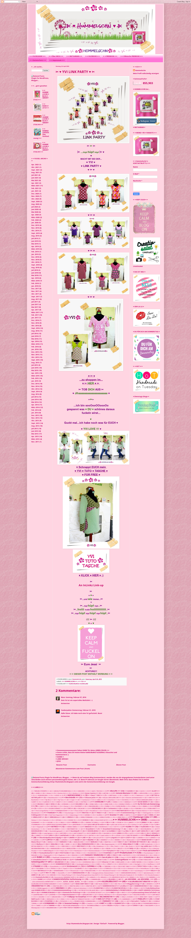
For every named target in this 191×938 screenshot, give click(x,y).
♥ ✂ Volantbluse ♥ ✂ (144, 868)
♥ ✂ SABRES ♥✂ (79, 857)
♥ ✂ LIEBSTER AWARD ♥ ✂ (132, 835)
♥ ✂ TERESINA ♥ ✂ (107, 866)
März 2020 (35, 217)
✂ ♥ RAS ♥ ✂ (122, 901)
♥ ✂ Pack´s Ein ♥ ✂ (64, 850)
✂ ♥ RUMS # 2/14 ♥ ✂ (45, 106)
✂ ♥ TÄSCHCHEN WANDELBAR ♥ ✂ (71, 905)
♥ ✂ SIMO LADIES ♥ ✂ (120, 862)
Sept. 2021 (35, 170)
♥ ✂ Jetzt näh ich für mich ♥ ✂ (95, 824)
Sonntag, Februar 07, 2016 (76, 697)
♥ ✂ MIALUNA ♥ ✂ (54, 844)
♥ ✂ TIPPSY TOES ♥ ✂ (141, 866)
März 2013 (35, 439)
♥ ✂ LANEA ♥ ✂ (119, 833)
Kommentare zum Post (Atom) (77, 769)
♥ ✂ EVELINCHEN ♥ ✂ (96, 808)
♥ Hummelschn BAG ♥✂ (43, 877)
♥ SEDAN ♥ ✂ (132, 877)
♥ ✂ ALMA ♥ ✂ (37, 793)
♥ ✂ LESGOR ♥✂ (79, 835)
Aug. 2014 (35, 394)
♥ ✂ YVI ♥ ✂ (82, 681)
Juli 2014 (34, 397)
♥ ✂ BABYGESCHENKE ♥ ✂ (74, 795)
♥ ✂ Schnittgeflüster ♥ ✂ (122, 859)
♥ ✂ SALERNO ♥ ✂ (91, 857)
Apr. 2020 (35, 215)
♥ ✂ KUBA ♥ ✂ (130, 829)
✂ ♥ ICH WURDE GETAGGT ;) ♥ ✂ (95, 892)
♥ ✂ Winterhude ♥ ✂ (74, 870)
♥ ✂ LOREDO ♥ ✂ (153, 837)
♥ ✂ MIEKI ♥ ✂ (67, 844)
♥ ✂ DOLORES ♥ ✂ (79, 804)
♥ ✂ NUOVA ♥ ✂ (143, 848)
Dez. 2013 (35, 415)
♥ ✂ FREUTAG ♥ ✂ (85, 813)
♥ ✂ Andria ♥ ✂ (75, 793)
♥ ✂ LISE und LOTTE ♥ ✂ (98, 837)
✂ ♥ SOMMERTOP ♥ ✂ (119, 903)
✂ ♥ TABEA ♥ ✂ (38, 905)
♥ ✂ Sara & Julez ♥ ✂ (107, 857)
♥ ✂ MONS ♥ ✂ (52, 846)
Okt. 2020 (35, 199)
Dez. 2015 (35, 352)
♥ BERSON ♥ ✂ (53, 875)
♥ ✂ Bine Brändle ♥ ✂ (70, 797)
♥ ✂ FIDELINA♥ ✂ (138, 808)
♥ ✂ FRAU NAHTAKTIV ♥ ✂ (122, 811)
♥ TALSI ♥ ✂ (142, 877)
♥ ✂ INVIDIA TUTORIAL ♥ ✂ (92, 822)
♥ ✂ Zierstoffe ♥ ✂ (61, 873)
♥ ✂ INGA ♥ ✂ (62, 822)
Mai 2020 (34, 212)
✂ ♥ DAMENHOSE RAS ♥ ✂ (141, 886)
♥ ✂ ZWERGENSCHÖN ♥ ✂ (78, 873)
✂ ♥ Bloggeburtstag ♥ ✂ (133, 884)
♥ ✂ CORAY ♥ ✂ (58, 802)
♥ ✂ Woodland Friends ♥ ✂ (109, 870)
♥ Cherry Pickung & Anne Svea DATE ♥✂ (87, 875)
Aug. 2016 (35, 331)
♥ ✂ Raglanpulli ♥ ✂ (47, 855)
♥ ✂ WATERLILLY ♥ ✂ (42, 871)
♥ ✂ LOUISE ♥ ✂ (36, 840)
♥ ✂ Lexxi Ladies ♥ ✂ (104, 835)
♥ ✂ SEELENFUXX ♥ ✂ (59, 862)
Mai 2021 (34, 180)
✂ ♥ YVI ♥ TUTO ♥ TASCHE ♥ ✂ (71, 908)
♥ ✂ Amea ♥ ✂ (48, 793)
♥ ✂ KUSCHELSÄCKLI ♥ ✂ (93, 831)
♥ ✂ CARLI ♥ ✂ (98, 800)
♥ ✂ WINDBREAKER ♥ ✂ (58, 870)
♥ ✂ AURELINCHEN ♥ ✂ (42, 795)
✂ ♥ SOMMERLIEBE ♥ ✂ (96, 879)
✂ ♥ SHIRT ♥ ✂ (102, 903)
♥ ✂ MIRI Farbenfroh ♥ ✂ (147, 844)
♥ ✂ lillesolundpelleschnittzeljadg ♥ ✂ (50, 838)
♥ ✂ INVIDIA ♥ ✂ (75, 822)
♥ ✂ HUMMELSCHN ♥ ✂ (69, 681)
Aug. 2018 (35, 267)
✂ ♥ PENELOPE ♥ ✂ (142, 899)
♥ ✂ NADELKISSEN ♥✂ (55, 848)
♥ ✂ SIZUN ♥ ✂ (150, 862)
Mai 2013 (34, 434)
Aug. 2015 (35, 362)
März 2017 (35, 312)
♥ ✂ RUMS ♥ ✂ (39, 857)
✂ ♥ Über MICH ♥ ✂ (56, 56)
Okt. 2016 (35, 326)
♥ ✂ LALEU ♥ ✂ (93, 833)
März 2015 (35, 376)
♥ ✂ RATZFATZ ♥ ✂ (127, 855)
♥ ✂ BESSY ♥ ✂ (126, 795)
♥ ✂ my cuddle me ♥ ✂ (146, 846)
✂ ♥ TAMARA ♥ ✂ (51, 905)
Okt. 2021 (35, 167)
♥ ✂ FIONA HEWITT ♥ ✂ (152, 808)
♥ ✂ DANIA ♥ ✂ (115, 802)
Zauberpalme (66, 710)
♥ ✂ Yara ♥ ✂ (35, 873)
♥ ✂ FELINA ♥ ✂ (125, 808)
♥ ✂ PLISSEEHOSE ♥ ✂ (91, 853)
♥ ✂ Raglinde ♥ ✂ (61, 855)
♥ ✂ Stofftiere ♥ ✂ (150, 864)
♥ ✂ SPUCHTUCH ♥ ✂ (123, 864)
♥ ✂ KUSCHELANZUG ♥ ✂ (146, 829)
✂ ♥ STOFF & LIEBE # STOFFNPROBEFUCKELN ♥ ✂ (144, 903)
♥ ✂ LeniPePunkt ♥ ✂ (64, 835)
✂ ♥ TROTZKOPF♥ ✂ (148, 905)
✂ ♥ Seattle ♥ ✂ (90, 903)
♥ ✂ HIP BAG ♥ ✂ (58, 820)
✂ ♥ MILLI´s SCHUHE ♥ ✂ (127, 897)
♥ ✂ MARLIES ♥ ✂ (63, 842)
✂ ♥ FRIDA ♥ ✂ (136, 888)
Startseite (92, 765)
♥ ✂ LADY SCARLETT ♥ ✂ (78, 833)
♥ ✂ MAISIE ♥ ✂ (77, 840)
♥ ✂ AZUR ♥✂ (56, 795)
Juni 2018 (34, 273)
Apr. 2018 (35, 278)
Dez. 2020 (35, 194)
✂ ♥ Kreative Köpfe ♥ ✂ (122, 894)
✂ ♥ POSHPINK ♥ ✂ (48, 901)
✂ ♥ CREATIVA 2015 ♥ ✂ (57, 886)
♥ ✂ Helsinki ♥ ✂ (46, 820)
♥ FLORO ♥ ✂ (141, 875)
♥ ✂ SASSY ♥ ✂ (134, 857)
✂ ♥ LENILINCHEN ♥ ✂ (56, 897)
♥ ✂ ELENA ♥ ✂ (107, 806)
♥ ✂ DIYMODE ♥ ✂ (65, 804)
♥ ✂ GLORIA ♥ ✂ (99, 815)
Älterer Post (121, 765)
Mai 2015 (34, 370)
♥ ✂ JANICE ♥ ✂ (131, 822)
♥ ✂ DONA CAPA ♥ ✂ (94, 804)
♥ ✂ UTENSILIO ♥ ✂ (107, 868)
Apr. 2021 (35, 183)
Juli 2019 (34, 238)
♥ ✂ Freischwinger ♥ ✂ (69, 813)
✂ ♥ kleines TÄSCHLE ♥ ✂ (104, 894)
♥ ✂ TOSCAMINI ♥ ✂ (39, 868)
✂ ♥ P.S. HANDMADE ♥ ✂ (124, 899)
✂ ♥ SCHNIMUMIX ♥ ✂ (49, 903)
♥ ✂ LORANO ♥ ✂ (140, 837)
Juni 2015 (34, 368)
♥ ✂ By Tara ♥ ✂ (61, 800)
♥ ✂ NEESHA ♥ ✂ (96, 848)
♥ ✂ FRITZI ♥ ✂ (111, 813)
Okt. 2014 (35, 389)
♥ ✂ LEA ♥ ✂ (142, 833)
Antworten (65, 703)
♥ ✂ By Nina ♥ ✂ (48, 800)
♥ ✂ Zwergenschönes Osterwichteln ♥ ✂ (103, 873)
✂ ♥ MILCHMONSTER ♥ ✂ (106, 897)
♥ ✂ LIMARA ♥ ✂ (71, 838)
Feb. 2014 (35, 410)
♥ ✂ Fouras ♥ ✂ (106, 810)
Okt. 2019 (35, 230)
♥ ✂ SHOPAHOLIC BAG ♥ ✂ (88, 862)
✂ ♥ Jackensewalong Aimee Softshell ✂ (144, 892)
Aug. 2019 (35, 236)
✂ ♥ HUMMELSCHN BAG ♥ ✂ (48, 892)
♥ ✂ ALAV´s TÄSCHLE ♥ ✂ (96, 791)
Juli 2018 (34, 270)
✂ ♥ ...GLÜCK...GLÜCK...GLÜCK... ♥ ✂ (71, 882)
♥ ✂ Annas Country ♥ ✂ (90, 793)
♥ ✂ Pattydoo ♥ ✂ (110, 851)
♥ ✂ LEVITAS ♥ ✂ (91, 835)
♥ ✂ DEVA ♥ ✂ (52, 804)
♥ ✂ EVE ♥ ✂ (69, 808)
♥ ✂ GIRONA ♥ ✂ (87, 815)
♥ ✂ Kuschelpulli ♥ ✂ (75, 831)
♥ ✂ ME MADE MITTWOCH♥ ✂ (137, 842)
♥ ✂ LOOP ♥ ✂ (128, 838)
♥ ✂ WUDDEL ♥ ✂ (125, 870)
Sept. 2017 (35, 296)
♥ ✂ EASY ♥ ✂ (42, 806)
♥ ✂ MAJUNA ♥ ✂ (90, 840)
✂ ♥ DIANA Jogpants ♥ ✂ (42, 888)
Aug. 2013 (35, 426)
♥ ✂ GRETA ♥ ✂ (127, 815)
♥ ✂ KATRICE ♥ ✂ (54, 827)
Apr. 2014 (35, 405)
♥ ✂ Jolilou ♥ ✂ (134, 824)
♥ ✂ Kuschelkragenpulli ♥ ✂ (56, 831)
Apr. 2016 (35, 341)
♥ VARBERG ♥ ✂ (153, 877)
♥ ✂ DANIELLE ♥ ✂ (127, 802)
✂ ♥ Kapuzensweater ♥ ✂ (69, 895)
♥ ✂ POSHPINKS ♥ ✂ (107, 853)
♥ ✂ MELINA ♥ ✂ (155, 842)
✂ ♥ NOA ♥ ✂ (63, 899)
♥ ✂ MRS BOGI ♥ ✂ (65, 846)
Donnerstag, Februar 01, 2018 (83, 710)
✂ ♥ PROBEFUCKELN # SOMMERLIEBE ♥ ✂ (85, 901)
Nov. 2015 (35, 354)
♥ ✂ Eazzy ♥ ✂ (66, 806)
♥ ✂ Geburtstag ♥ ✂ (73, 815)
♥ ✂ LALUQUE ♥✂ (106, 833)
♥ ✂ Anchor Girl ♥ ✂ (62, 793)
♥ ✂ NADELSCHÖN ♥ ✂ (71, 848)
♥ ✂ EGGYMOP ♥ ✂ (78, 806)
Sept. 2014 (35, 391)
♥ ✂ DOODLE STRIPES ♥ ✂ (124, 804)
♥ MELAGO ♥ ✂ (104, 877)
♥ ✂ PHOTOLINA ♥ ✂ (64, 853)
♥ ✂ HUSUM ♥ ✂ (50, 822)
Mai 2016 (34, 339)
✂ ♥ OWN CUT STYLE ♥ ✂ (103, 899)
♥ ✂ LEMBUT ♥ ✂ (38, 835)
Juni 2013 (34, 431)
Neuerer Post (61, 765)
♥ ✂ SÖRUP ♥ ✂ (109, 864)
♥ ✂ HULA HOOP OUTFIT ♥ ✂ (102, 820)
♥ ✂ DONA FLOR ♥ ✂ (108, 804)
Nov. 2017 (35, 291)
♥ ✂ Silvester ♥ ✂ (105, 862)
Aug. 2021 (35, 172)
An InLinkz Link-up (91, 585)
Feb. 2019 (35, 252)
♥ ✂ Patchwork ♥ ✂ (78, 850)
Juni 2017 (34, 304)
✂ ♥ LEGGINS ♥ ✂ (41, 897)
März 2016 (35, 344)
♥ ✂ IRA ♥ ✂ (107, 822)
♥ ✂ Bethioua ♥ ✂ (140, 795)
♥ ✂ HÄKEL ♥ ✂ (151, 815)
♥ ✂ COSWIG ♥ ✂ (70, 802)
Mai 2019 (34, 244)
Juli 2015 (34, 365)
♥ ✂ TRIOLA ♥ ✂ (53, 868)
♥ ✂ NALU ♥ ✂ (84, 848)
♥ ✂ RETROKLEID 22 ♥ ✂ (142, 855)
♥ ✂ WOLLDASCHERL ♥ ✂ (90, 870)
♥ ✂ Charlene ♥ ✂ (111, 800)
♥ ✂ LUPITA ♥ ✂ (49, 840)
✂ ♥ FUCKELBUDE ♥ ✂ (38, 56)
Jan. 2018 (34, 286)
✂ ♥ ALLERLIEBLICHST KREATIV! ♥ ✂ (139, 881)
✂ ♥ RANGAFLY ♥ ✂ (107, 901)
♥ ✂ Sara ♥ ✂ (123, 857)
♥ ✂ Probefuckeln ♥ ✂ (126, 852)
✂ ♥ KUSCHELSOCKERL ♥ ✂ (139, 894)
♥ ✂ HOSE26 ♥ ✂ (85, 820)
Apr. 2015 (35, 373)
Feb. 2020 (35, 220)
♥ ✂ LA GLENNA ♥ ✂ (111, 831)
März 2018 (35, 281)
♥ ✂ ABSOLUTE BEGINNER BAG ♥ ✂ (62, 791)
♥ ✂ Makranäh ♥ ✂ (131, 840)
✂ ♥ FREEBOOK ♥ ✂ (110, 56)
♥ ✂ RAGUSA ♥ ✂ (75, 855)
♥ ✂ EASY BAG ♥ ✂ (53, 806)
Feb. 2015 (35, 378)
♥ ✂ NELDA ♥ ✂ (108, 848)
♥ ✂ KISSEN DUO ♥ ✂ (103, 827)
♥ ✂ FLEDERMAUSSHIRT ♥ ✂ (61, 810)
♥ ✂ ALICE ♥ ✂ (142, 791)
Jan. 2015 (34, 381)
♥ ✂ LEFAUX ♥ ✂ (154, 833)
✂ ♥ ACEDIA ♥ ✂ (91, 881)
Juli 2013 (34, 428)
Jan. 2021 (34, 191)
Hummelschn (140, 70)
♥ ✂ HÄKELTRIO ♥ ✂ (121, 817)
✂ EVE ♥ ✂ (87, 907)
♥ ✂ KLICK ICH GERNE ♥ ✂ (53, 829)
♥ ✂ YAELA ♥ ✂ (152, 871)
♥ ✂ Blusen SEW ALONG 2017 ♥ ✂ (111, 797)
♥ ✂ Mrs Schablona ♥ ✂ (98, 846)
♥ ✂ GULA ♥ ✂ (139, 815)
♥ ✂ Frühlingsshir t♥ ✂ (147, 813)
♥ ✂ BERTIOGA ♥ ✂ (113, 795)
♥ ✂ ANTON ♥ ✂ (106, 793)
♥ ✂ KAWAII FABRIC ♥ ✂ (72, 827)
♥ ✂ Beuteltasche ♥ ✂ (53, 797)
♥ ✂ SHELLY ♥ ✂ (73, 862)
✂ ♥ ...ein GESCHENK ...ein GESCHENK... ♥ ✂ (136, 879)
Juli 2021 (34, 175)
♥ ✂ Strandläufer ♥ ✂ (54, 866)
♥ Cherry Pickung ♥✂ (109, 875)
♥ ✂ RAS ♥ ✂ (114, 855)
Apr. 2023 (35, 164)
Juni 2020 (34, 209)
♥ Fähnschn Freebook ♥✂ (126, 875)
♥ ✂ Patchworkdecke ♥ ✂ (94, 850)
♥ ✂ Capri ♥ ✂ (72, 800)
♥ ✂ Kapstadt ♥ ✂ (40, 827)
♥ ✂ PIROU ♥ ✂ (78, 853)
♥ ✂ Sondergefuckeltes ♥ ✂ (83, 864)
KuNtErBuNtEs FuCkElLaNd (78, 684)
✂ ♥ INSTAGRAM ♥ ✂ (74, 56)
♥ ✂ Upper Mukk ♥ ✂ (93, 868)
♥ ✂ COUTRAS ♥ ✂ (83, 802)
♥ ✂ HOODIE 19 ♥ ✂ (71, 820)
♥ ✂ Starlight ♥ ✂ (137, 864)
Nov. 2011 (35, 442)
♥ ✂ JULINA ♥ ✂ (146, 824)
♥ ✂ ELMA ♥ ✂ (134, 806)
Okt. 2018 (35, 262)
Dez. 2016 (35, 320)
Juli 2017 (34, 302)
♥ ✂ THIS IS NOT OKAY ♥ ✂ (123, 866)
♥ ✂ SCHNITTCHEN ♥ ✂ (102, 859)
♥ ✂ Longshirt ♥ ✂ (114, 838)
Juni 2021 (34, 178)
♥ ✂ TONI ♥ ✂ (155, 866)
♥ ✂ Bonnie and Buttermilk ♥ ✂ (134, 797)
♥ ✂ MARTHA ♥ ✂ (107, 842)
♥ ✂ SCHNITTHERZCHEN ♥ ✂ (145, 859)
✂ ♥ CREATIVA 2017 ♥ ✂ (90, 886)
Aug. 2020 (35, 204)
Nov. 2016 (35, 323)
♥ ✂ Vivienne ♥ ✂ (130, 868)
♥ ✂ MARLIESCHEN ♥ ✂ (78, 842)
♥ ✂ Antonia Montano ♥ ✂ (123, 793)
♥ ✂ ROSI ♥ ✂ (156, 855)
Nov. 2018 (35, 260)
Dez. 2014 (35, 384)
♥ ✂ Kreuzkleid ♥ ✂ (90, 829)
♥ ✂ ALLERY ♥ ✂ (154, 791)
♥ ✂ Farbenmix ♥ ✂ (112, 808)
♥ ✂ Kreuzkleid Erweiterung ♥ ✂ (111, 829)
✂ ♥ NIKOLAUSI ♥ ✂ (50, 899)
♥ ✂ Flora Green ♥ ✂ (79, 810)
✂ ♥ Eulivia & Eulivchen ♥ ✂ (80, 888)
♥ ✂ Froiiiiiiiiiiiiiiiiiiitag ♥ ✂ (127, 813)
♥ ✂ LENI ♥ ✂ (50, 835)
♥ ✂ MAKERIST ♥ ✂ (104, 840)
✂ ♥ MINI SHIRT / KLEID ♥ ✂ (146, 897)
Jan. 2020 (34, 222)
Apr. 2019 (35, 246)
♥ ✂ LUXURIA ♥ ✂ (64, 840)
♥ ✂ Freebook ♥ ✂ (51, 813)
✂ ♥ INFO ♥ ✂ (123, 892)
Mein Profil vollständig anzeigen (146, 73)
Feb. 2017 (35, 315)
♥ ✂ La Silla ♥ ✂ (125, 831)
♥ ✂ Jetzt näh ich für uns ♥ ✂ (118, 824)
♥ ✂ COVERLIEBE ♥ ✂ (99, 802)
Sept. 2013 (35, 423)
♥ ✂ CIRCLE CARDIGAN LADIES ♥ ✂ (144, 800)
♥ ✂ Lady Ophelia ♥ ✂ (48, 833)
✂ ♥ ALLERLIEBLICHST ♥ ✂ (110, 881)
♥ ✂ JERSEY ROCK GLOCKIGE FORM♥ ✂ (56, 824)
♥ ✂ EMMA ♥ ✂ (144, 806)
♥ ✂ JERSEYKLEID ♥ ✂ (76, 824)
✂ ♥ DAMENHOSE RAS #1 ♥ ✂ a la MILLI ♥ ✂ (114, 886)
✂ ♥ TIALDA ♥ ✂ (109, 905)
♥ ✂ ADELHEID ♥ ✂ (81, 791)
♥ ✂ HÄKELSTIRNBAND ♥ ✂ (86, 817)
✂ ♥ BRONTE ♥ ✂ (149, 884)
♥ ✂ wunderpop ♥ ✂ (139, 870)
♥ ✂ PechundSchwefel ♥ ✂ (46, 853)
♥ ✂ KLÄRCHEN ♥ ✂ (144, 827)
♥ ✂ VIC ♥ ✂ (119, 868)
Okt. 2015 (35, 357)
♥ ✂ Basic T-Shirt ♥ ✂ (96, 795)
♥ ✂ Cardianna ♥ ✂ (85, 800)
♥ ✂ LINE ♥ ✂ (84, 838)
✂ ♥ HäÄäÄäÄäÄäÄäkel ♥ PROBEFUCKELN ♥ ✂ (118, 890)
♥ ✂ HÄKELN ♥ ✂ (69, 817)
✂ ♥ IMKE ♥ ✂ (112, 892)
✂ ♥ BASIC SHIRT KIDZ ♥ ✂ (82, 884)
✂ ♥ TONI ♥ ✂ (122, 905)
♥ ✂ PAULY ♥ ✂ (133, 850)
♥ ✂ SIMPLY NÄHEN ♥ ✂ (136, 862)
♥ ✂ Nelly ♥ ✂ (131, 848)
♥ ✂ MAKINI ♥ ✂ (117, 840)
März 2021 (35, 186)
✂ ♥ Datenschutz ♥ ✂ (38, 60)
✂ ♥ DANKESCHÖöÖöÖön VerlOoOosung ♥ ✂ (67, 879)
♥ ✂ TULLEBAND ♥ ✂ (78, 868)
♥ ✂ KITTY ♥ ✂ (116, 827)
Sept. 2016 (35, 328)
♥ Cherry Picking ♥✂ (66, 875)
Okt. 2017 (35, 294)
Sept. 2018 (35, 265)
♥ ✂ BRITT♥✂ (151, 797)
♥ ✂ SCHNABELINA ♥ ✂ (148, 857)
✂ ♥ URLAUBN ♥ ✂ (111, 879)
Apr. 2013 (35, 436)
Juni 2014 (34, 399)
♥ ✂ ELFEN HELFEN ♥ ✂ (120, 806)
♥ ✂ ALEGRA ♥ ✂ (130, 791)
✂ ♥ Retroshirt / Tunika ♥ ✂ (138, 901)
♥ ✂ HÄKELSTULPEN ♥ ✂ (104, 817)
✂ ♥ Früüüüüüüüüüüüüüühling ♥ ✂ (62, 890)
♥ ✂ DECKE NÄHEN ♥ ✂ (142, 802)
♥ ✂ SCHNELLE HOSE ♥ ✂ (60, 860)
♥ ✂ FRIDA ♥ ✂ (99, 813)
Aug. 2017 (35, 299)
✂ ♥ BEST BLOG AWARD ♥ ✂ (101, 884)
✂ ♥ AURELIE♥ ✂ (66, 884)
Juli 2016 (34, 333)
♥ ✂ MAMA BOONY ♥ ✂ (147, 840)
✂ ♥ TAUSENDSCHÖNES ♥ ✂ (92, 905)
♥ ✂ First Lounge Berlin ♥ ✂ (42, 810)
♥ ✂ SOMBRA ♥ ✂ (45, 864)
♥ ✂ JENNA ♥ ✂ (143, 822)
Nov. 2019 (35, 228)
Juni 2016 (34, 336)
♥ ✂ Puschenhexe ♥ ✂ (148, 853)
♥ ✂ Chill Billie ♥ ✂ (125, 800)
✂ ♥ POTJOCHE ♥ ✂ (63, 901)
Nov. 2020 (35, 196)
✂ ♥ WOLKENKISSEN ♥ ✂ (51, 907)
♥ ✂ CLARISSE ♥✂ (46, 802)
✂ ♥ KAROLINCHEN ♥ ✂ (87, 894)
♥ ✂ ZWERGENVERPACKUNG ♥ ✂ (128, 873)
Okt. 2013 (35, 420)
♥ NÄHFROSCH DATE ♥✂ (118, 877)
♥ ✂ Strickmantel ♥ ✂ (71, 866)
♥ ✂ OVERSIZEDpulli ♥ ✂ (48, 850)
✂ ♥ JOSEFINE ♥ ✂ (52, 894)
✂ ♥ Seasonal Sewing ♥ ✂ (71, 903)
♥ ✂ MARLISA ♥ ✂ (94, 842)
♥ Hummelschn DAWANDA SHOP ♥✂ (64, 877)
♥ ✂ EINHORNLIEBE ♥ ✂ (93, 806)
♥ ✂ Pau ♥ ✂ (122, 850)
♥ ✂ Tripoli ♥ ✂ (64, 868)
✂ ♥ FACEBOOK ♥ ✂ (92, 56)
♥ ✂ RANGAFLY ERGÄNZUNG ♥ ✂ (94, 855)
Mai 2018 (34, 275)
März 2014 (35, 407)
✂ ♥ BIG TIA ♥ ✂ (117, 884)
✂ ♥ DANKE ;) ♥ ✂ (41, 879)
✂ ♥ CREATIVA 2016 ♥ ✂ (74, 886)
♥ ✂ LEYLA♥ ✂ (118, 835)
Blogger (121, 923)
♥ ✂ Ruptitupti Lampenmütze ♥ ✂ (61, 857)
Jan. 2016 (34, 349)
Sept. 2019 (35, 233)
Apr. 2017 (35, 310)
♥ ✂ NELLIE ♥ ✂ (119, 848)
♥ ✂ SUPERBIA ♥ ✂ (91, 866)
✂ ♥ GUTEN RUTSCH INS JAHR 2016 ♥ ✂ (88, 890)
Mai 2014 (34, 402)
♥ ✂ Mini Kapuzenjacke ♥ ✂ (108, 844)
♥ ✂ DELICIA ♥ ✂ (40, 804)
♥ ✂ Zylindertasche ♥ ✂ (148, 873)
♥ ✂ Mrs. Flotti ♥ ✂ (115, 846)
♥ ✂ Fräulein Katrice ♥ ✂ (141, 810)
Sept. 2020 (35, 201)
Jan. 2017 (34, 318)
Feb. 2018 (35, 283)
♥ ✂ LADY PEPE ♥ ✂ (63, 833)
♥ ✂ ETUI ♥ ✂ (40, 808)
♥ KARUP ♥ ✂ (82, 877)
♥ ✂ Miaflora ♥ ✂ (39, 844)
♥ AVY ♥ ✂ (44, 875)
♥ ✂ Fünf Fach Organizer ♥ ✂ (56, 815)
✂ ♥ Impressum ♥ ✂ (57, 60)
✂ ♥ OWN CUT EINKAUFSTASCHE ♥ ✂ (80, 899)
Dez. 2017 (35, 288)
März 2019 (35, 249)
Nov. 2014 (35, 386)
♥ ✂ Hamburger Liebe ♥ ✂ (141, 817)
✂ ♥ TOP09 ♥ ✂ (134, 905)
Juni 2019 (34, 241)
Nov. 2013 (35, 418)
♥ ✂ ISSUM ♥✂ (119, 822)
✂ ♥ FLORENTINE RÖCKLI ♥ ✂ (119, 888)
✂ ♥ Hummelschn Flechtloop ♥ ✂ (71, 892)
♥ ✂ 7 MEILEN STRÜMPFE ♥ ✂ (40, 791)
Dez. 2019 (35, 225)
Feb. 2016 (35, 347)
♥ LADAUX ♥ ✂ (93, 877)
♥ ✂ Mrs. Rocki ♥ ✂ (129, 846)
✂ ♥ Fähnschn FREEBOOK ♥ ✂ (132, 56)
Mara (63, 697)
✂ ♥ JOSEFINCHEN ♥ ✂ (38, 894)
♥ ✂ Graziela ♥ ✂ (113, 815)
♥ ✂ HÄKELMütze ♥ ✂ (54, 817)
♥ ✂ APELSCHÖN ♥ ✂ (143, 793)
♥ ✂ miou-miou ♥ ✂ (127, 844)
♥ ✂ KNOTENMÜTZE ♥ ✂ (72, 829)
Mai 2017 (34, 307)
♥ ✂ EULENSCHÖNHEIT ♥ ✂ (55, 808)
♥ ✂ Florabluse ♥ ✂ (93, 810)
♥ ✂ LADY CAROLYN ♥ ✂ (142, 831)
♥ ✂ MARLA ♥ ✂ (50, 842)
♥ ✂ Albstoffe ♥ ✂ (114, 791)
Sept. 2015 (35, 360)
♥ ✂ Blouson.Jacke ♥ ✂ (90, 797)
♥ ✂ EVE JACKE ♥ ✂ (81, 808)
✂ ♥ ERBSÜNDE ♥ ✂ (60, 888)
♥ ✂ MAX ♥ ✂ (119, 842)
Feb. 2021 (35, 188)
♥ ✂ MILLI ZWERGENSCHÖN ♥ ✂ (86, 844)
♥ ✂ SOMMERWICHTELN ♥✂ (62, 864)
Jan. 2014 (34, 413)
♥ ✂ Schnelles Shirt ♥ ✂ (81, 859)
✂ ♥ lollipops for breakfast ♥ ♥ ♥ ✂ (79, 897)
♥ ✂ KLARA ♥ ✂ (129, 827)
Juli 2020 (34, 207)
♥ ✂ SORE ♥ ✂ (98, 864)
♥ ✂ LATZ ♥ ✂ (131, 833)
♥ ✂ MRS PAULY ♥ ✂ (81, 846)
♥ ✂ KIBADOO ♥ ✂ (88, 827)
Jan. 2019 (34, 254)
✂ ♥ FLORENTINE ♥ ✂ (98, 888)
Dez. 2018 (35, 257)
